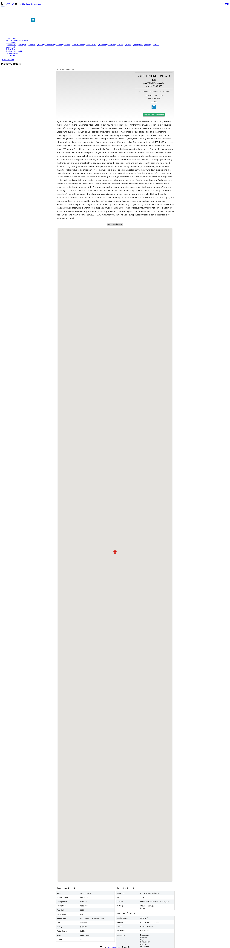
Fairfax (67, 45)
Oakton (120, 45)
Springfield (138, 45)
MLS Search (23, 40)
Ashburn (32, 45)
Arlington (22, 45)
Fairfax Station (78, 45)
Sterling (148, 45)
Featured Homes (12, 40)
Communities (11, 43)
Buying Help (11, 47)
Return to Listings (66, 69)
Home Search (11, 38)
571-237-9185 (8, 4)
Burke (40, 45)
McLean (111, 45)
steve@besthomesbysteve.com (29, 4)
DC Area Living (12, 53)
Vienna (156, 45)
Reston (128, 45)
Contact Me (10, 56)
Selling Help (10, 49)
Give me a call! (8, 60)
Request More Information (154, 115)
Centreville (49, 45)
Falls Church (91, 45)
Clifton (59, 45)
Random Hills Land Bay (15, 51)
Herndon (102, 45)
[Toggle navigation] (33, 20)
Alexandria (12, 45)
